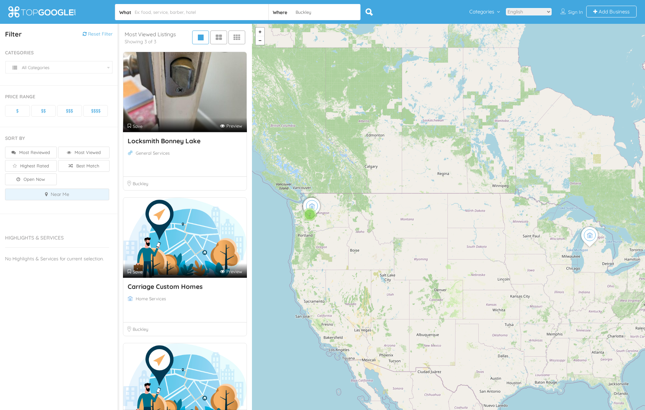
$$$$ (95, 110)
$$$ (69, 110)
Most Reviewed (34, 152)
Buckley (140, 183)
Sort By (15, 138)
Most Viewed (87, 152)
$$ (43, 110)
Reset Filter (100, 34)
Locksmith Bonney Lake (164, 141)
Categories (481, 11)
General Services (153, 153)
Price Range (20, 97)
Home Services (151, 298)
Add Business (613, 11)
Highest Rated (34, 165)
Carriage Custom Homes (165, 287)
